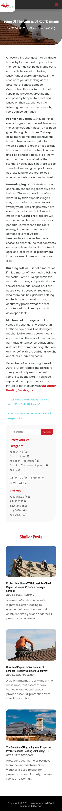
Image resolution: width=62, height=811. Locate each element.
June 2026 (15, 506)
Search (47, 432)
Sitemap (37, 806)
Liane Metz (18, 28)
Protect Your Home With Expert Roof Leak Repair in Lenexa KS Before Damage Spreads (28, 587)
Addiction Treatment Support (27, 465)
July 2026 (15, 501)
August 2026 (17, 497)
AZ (13, 477)
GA (23, 483)
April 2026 (15, 515)
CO (23, 477)
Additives (15, 470)
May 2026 (15, 510)
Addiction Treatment (22, 460)
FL (13, 483)
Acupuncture (17, 456)
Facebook (37, 477)
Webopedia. (38, 803)
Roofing (50, 28)
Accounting (16, 452)
